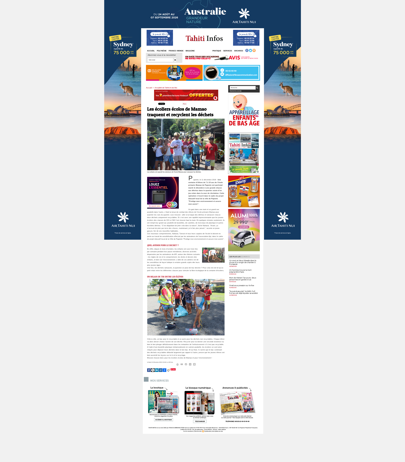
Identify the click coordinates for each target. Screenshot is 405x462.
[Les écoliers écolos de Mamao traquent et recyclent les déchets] (213, 248)
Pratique (216, 51)
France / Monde (176, 51)
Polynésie (162, 51)
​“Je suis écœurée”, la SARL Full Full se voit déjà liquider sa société (243, 292)
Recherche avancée (235, 91)
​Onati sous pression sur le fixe (241, 285)
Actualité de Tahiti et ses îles (166, 88)
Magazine (190, 51)
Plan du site (197, 431)
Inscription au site (217, 431)
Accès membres (188, 431)
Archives (238, 51)
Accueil (151, 51)
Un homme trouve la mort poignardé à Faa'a (240, 271)
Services (227, 51)
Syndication (207, 431)
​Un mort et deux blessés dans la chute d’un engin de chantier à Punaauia (242, 262)
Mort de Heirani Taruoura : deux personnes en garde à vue (242, 279)
